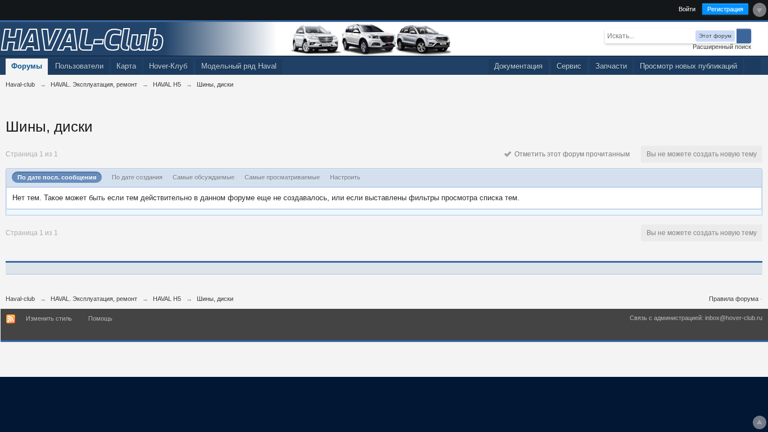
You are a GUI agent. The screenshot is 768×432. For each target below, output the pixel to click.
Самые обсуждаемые (203, 177)
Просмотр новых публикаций (688, 66)
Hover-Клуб (168, 66)
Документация (518, 66)
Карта (126, 66)
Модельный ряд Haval (239, 66)
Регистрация (725, 9)
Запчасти (611, 66)
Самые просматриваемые (282, 177)
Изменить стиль (49, 318)
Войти (687, 9)
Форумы (26, 66)
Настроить (345, 177)
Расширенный (757, 35)
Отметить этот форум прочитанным (570, 154)
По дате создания (137, 177)
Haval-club (20, 298)
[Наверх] (759, 422)
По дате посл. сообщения (56, 177)
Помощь (100, 318)
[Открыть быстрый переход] (752, 66)
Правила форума (733, 298)
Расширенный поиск (722, 46)
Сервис (569, 66)
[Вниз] (759, 10)
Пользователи (79, 66)
